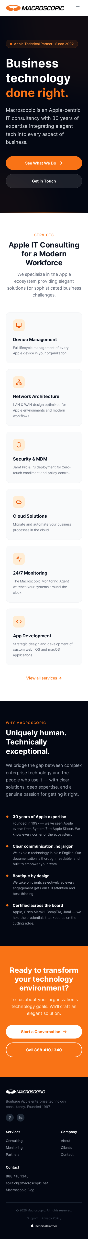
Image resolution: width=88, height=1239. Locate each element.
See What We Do (40, 163)
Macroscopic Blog (20, 1190)
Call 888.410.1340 (44, 1049)
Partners (12, 1154)
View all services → (44, 678)
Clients (66, 1147)
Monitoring (14, 1147)
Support (32, 1218)
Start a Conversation (40, 1031)
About (65, 1141)
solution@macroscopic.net (27, 1183)
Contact (67, 1154)
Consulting (14, 1141)
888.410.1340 (17, 1176)
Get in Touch (44, 181)
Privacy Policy (51, 1218)
